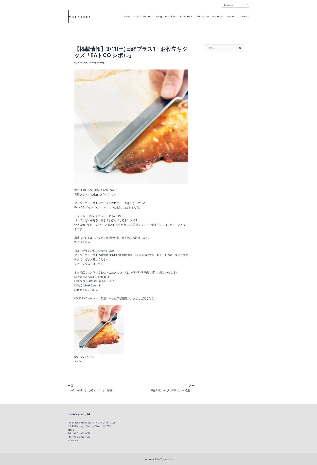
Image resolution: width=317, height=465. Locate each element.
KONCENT (186, 16)
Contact (244, 16)
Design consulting (165, 16)
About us (217, 16)
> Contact (73, 440)
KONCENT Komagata (96, 276)
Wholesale (202, 16)
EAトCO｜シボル (84, 356)
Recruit (231, 16)
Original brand (142, 16)
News (127, 16)
